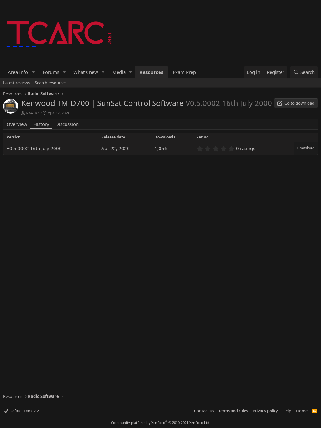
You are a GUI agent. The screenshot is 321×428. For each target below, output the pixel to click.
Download (305, 148)
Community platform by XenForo (160, 422)
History (41, 124)
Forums (51, 72)
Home (302, 411)
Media (119, 72)
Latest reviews (16, 83)
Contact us (204, 411)
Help (286, 411)
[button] (20, 72)
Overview (17, 124)
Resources (151, 72)
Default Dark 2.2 (23, 411)
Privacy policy (265, 411)
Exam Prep (184, 72)
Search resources (50, 83)
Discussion (67, 124)
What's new (85, 72)
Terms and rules (233, 411)
